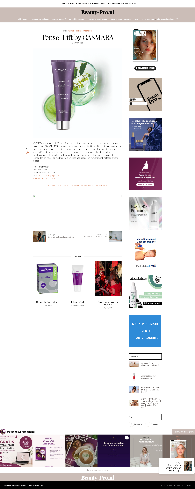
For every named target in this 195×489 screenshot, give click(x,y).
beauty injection (64, 185)
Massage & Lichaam (40, 19)
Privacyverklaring (33, 485)
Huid (65, 31)
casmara (76, 185)
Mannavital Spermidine (47, 302)
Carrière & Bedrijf (59, 19)
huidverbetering (87, 185)
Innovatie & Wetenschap (97, 19)
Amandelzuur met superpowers (148, 377)
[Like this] (26, 153)
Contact (23, 485)
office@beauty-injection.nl (50, 175)
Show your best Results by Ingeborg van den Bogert (150, 390)
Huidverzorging (23, 19)
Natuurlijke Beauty (76, 19)
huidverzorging (102, 185)
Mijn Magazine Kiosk (165, 19)
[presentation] (38, 283)
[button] (16, 451)
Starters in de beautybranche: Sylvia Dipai (173, 468)
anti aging (52, 185)
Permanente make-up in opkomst (108, 303)
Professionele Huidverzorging (80, 31)
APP (42, 485)
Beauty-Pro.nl (97, 12)
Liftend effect (77, 302)
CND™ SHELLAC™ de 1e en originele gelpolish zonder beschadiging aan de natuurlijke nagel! (151, 403)
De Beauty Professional (144, 19)
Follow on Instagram (184, 431)
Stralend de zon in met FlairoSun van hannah (150, 364)
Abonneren (16, 485)
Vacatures (7, 485)
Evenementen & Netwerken (120, 19)
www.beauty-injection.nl (44, 178)
